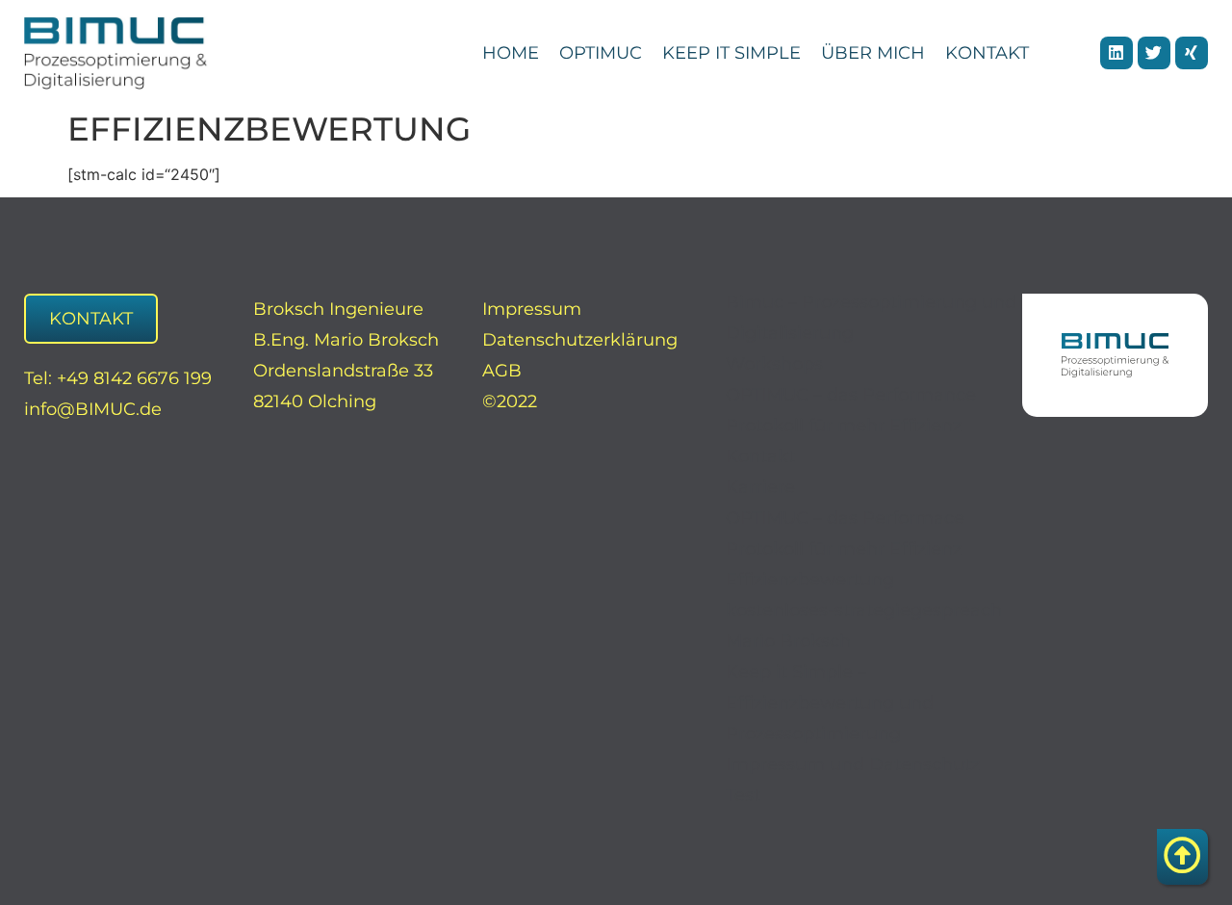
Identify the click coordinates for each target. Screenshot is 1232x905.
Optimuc (600, 53)
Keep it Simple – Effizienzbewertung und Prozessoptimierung (830, 702)
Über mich (873, 53)
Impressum (531, 309)
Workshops (774, 364)
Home (510, 53)
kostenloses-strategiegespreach (864, 610)
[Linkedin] (1116, 53)
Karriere (760, 487)
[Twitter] (1154, 53)
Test (743, 795)
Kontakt (987, 53)
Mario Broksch (788, 641)
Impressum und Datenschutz (853, 764)
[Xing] (1191, 53)
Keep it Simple (731, 53)
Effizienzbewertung (810, 579)
